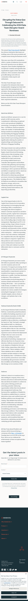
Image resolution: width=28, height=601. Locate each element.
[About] (6, 538)
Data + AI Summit (16, 433)
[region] (14, 586)
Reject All (14, 592)
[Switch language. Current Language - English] (13, 2)
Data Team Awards (14, 50)
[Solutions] (8, 530)
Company (7, 10)
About (3, 538)
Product (3, 526)
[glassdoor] (13, 570)
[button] (17, 2)
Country (3, 470)
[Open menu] (26, 2)
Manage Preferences (14, 588)
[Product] (7, 526)
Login (21, 1)
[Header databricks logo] (4, 1)
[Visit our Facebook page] (5, 570)
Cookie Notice (7, 582)
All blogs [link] (2, 10)
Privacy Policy (14, 488)
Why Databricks (5, 522)
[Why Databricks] (11, 522)
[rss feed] (10, 570)
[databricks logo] (6, 518)
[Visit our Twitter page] (8, 570)
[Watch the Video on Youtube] (16, 570)
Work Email (4, 463)
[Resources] (8, 534)
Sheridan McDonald (15, 35)
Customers (14, 13)
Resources (4, 534)
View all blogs (14, 496)
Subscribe (14, 479)
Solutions (4, 530)
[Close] (26, 573)
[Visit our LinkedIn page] (2, 570)
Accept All (13, 597)
